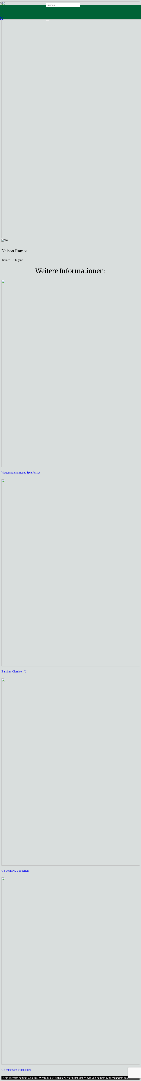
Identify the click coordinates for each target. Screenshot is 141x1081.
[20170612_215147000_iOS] (23, 37)
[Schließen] (47, 20)
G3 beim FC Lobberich (15, 870)
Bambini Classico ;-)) (13, 671)
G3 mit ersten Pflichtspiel (16, 1069)
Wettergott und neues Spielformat (20, 472)
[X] (1, 18)
